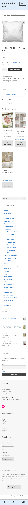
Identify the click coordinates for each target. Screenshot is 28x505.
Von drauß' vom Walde (13, 237)
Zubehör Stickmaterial (9, 303)
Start (5, 15)
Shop (8, 15)
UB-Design (4, 16)
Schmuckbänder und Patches (11, 297)
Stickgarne (6, 274)
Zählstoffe (6, 263)
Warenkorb (22, 501)
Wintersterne (10, 239)
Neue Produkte (7, 213)
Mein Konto (4, 502)
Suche (14, 502)
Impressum (5, 452)
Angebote (6, 216)
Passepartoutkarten (9, 287)
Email (3, 364)
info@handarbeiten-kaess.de (13, 399)
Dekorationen (7, 305)
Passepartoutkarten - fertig (11, 266)
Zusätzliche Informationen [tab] (9, 94)
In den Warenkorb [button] (7, 143)
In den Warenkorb (15, 69)
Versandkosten (16, 62)
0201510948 (9, 397)
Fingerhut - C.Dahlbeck (11, 255)
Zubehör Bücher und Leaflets (18, 15)
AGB (3, 449)
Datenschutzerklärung (8, 446)
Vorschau (6, 210)
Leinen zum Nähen (8, 292)
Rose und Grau (11, 250)
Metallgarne (7, 289)
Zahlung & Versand (7, 443)
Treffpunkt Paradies (12, 245)
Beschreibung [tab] (5, 89)
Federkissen (11, 82)
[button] (24, 22)
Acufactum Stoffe (8, 295)
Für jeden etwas (11, 242)
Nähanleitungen (8, 279)
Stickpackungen (8, 276)
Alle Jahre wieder (11, 247)
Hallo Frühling (10, 234)
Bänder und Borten (8, 300)
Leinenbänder (7, 268)
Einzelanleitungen (8, 221)
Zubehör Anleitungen (19, 78)
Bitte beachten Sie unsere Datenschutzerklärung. (9, 370)
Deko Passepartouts (9, 284)
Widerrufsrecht (6, 455)
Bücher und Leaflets (9, 218)
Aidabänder (6, 271)
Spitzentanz (10, 252)
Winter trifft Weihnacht (13, 231)
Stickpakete (7, 223)
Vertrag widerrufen (7, 459)
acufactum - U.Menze (10, 258)
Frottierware (7, 282)
